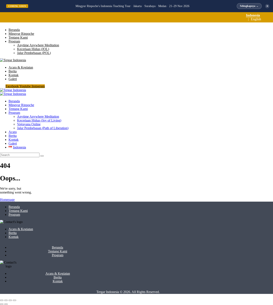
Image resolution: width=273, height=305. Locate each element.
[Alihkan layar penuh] (6, 300)
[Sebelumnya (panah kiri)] (1, 304)
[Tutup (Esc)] (14, 300)
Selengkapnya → (249, 5)
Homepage (7, 199)
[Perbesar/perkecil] (1, 300)
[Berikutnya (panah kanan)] (6, 304)
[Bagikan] (10, 300)
